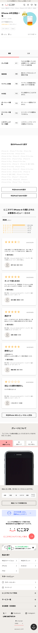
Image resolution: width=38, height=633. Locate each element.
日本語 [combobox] (16, 623)
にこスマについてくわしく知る (15, 537)
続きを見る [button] (10, 255)
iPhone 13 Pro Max (7, 166)
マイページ (8, 587)
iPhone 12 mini (6, 172)
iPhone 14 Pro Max (19, 161)
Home (3, 8)
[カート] (35, 4)
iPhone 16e (27, 151)
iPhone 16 (16, 156)
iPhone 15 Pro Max (27, 156)
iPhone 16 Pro (20, 154)
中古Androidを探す (19, 190)
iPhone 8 (22, 8)
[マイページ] (28, 4)
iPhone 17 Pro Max (16, 151)
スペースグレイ (28, 8)
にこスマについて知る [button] (9, 593)
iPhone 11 (15, 177)
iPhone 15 (26, 159)
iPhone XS (16, 179)
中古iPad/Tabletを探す (19, 196)
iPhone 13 (16, 169)
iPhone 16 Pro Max (7, 154)
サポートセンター (10, 582)
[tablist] (19, 495)
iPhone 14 (15, 164)
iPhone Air (4, 151)
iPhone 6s (26, 182)
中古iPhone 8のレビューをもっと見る (19, 415)
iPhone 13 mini (6, 169)
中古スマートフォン (10, 8)
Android (23, 566)
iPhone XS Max (6, 179)
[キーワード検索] (24, 4)
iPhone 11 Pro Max (23, 174)
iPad (3, 571)
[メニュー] (2, 4)
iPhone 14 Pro (6, 164)
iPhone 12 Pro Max (27, 169)
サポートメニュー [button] (8, 576)
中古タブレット (25, 560)
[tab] (5, 495)
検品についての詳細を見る (19, 503)
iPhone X (24, 179)
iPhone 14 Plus (6, 161)
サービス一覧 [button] (6, 599)
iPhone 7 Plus (17, 182)
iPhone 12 (26, 172)
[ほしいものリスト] (31, 4)
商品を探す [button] (6, 555)
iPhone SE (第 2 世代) (8, 174)
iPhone (17, 8)
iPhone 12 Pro (17, 172)
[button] (9, 24)
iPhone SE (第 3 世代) (27, 164)
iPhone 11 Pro (6, 177)
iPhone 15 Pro (6, 159)
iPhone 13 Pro (20, 166)
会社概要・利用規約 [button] (9, 606)
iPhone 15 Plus (17, 159)
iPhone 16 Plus (6, 156)
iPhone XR (23, 177)
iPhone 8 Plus (6, 182)
